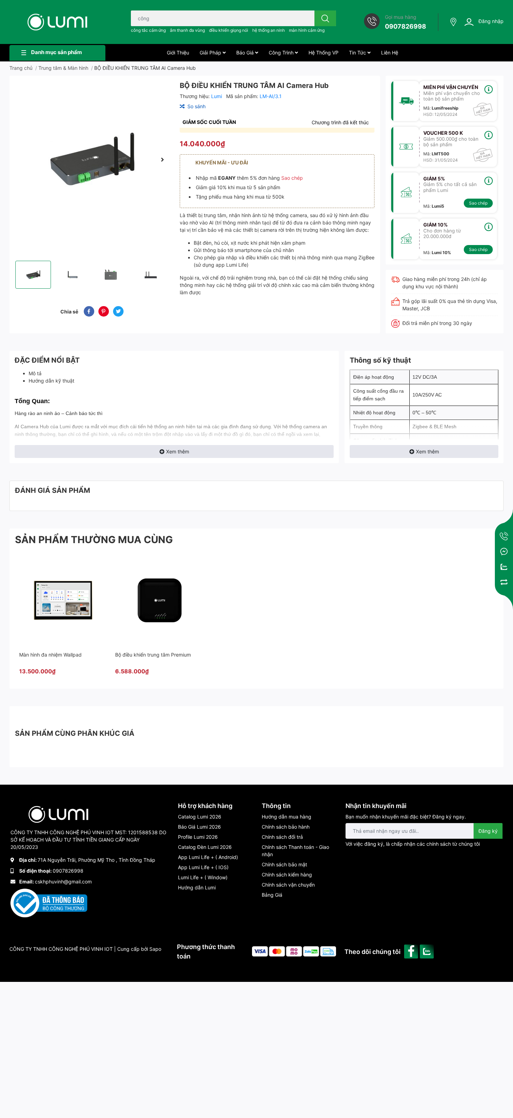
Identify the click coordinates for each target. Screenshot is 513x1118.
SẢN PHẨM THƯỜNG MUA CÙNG (94, 540)
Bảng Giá (272, 895)
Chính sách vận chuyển (288, 885)
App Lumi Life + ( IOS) (203, 867)
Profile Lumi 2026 (198, 837)
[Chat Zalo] (504, 567)
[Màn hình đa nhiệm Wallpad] (63, 600)
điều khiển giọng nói (228, 30)
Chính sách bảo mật (284, 864)
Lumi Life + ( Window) (203, 877)
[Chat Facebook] (504, 551)
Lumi (217, 96)
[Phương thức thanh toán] (294, 951)
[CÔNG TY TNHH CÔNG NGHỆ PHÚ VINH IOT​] (57, 22)
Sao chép (292, 178)
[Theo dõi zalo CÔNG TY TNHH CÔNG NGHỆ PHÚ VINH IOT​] (428, 951)
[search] (325, 18)
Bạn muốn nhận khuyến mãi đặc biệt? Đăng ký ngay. (405, 817)
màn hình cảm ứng (307, 30)
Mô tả (35, 373)
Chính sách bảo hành (286, 827)
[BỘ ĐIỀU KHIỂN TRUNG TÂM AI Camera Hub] (92, 159)
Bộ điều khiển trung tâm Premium (153, 655)
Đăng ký (488, 831)
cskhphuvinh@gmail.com (63, 881)
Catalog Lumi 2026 (199, 817)
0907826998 (405, 26)
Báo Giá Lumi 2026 (199, 827)
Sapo (155, 949)
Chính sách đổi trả (282, 837)
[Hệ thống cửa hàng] (454, 22)
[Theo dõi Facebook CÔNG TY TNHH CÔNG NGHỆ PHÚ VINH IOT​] (412, 951)
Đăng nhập (491, 21)
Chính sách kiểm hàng (287, 875)
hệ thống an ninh (268, 30)
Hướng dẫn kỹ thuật (51, 381)
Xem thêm (177, 451)
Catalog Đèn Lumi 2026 (205, 847)
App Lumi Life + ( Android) (208, 857)
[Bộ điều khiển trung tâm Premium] (159, 600)
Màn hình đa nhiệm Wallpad (50, 655)
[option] (92, 159)
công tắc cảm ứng (148, 30)
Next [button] (162, 159)
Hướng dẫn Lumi (197, 887)
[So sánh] (504, 582)
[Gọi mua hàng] (504, 536)
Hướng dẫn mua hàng (286, 817)
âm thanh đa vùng (187, 30)
